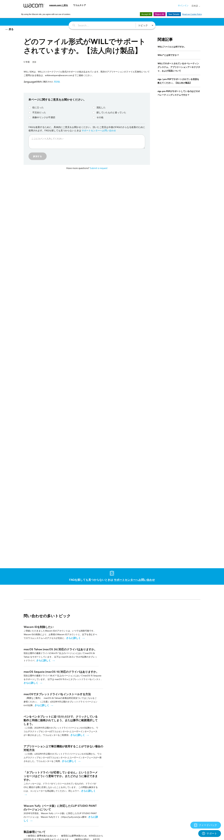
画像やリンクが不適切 (43, 117)
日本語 (195, 5)
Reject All (159, 14)
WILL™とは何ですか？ (168, 55)
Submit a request (98, 168)
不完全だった (39, 112)
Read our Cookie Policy (192, 14)
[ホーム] (34, 5)
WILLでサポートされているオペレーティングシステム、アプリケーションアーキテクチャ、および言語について (179, 67)
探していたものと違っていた (111, 112)
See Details (173, 14)
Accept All (146, 14)
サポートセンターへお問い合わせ (99, 130)
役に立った (38, 107)
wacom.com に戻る (58, 5)
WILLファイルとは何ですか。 (172, 46)
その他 (99, 117)
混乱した (101, 107)
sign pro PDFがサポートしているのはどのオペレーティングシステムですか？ (179, 93)
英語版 (57, 81)
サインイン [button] (183, 5)
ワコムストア (79, 5)
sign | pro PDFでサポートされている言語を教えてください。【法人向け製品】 (178, 81)
